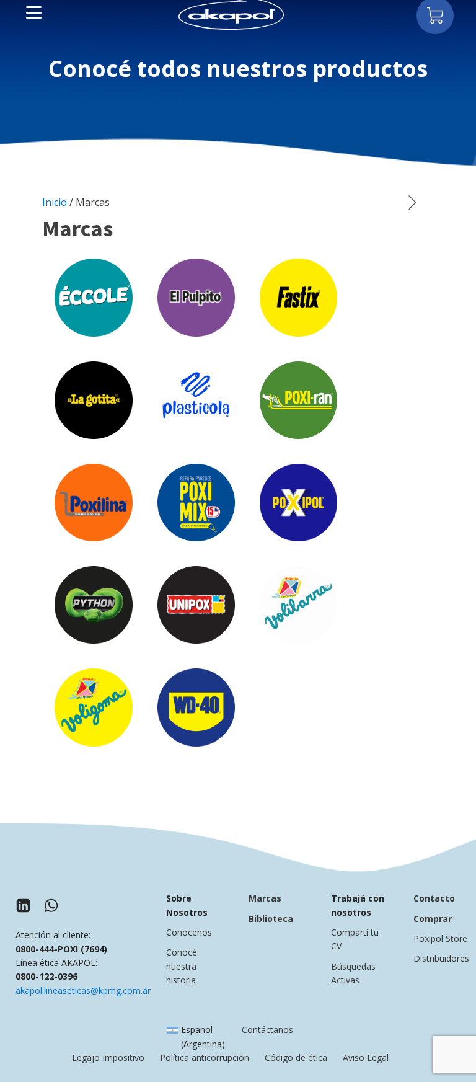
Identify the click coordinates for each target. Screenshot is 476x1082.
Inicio (54, 202)
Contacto (434, 898)
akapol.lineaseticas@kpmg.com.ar (83, 990)
